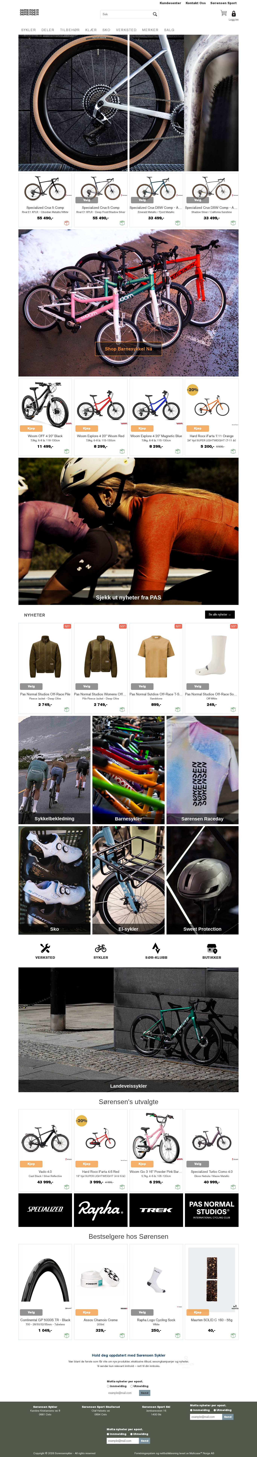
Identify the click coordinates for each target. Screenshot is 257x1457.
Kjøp (31, 428)
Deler (48, 30)
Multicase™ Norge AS (201, 1453)
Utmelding (140, 1386)
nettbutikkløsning (169, 1453)
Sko (106, 30)
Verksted (126, 30)
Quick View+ (29, 202)
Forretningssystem (145, 1453)
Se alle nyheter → (220, 614)
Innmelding (118, 1386)
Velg (86, 200)
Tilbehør (70, 30)
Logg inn (234, 19)
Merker (150, 30)
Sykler (28, 30)
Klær (91, 30)
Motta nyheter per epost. (125, 1381)
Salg (169, 30)
